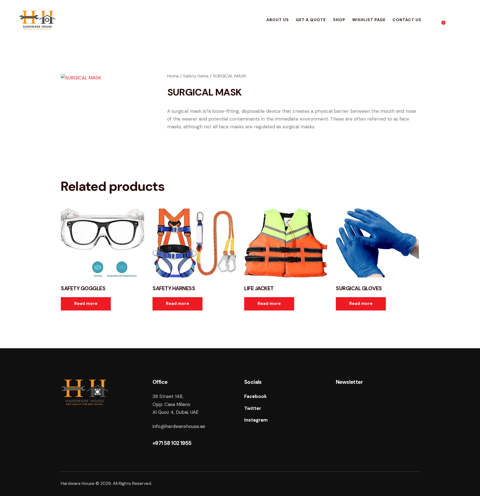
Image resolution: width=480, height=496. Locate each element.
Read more (86, 303)
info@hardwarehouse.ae (178, 426)
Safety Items (196, 76)
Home (173, 76)
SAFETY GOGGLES (83, 288)
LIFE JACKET (259, 288)
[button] (94, 243)
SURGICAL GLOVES (359, 288)
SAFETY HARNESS (173, 288)
